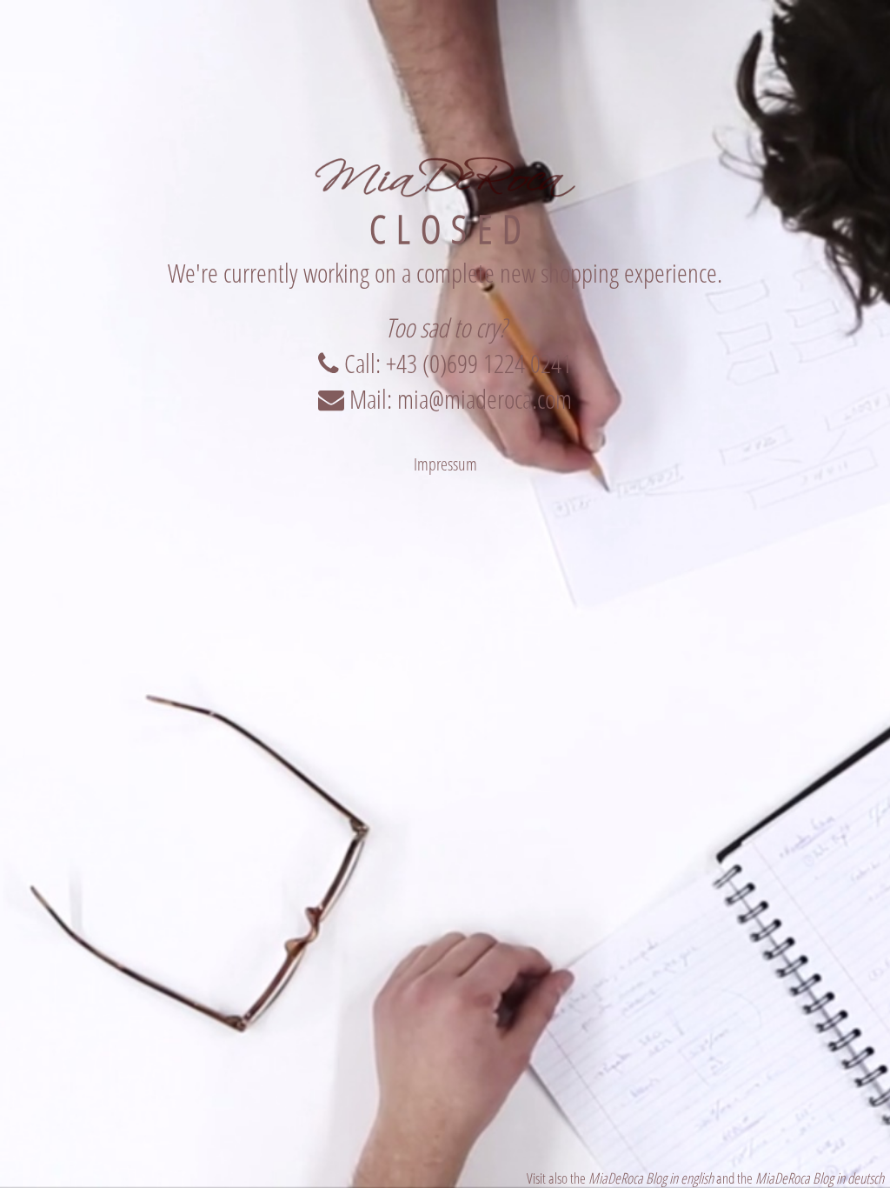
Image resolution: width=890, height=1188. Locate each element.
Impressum (445, 464)
